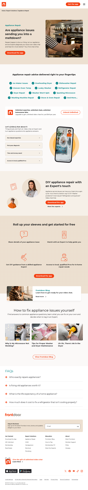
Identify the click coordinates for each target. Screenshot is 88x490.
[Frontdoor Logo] (4, 4)
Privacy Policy (54, 479)
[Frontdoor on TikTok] (78, 471)
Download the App (10, 439)
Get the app (73, 4)
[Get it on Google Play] (25, 471)
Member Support (70, 442)
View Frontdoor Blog (44, 357)
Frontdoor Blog (49, 439)
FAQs (67, 445)
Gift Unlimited (9, 442)
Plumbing (28, 451)
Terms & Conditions (65, 479)
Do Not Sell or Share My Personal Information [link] (26, 479)
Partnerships (75, 479)
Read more (40, 296)
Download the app (15, 53)
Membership (9, 445)
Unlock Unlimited (70, 112)
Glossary (67, 448)
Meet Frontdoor (70, 439)
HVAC (27, 442)
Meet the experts (54, 206)
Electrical (28, 448)
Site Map (46, 479)
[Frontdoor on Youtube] (74, 471)
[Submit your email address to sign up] (78, 426)
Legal (41, 479)
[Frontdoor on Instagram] (82, 471)
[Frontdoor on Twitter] (65, 471)
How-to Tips (49, 442)
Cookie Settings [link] (9, 479)
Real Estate (8, 448)
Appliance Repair (30, 439)
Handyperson (29, 445)
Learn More (17, 462)
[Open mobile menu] (84, 4)
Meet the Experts (50, 448)
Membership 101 (50, 445)
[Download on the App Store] (11, 471)
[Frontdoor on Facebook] (69, 471)
